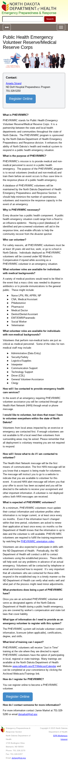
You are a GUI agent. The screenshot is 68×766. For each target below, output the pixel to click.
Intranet (64, 739)
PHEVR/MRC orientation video (37, 541)
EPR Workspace (60, 736)
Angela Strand (13, 83)
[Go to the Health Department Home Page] (29, 7)
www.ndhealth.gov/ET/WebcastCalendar (34, 666)
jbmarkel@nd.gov (27, 714)
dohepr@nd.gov (19, 758)
